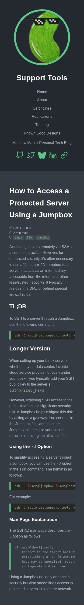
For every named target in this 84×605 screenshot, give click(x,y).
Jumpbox (43, 237)
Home (42, 92)
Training (42, 125)
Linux (18, 237)
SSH (29, 237)
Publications (42, 116)
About (42, 100)
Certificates (42, 108)
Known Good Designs (42, 133)
